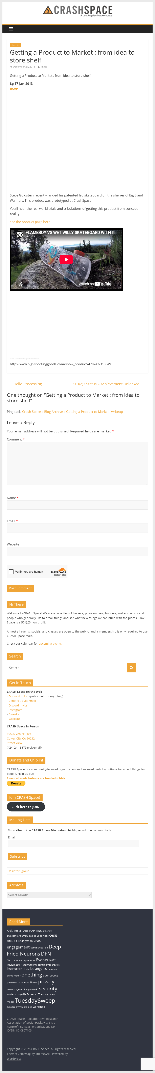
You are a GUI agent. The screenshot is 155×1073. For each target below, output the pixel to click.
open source (50, 975)
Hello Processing (25, 383)
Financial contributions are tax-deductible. (36, 778)
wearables (26, 1007)
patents (25, 982)
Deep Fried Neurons (34, 950)
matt (44, 66)
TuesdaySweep (35, 1000)
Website (13, 544)
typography (13, 1007)
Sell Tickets (15, 358)
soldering (12, 994)
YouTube (15, 719)
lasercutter (14, 969)
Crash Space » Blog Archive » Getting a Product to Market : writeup (72, 411)
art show (47, 931)
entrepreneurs (27, 960)
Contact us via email (22, 701)
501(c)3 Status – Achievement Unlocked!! (109, 383)
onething (31, 974)
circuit (11, 941)
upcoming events (50, 643)
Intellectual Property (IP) (46, 964)
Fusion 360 (13, 964)
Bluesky (14, 714)
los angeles (38, 968)
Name (13, 498)
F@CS (52, 960)
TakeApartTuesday (37, 994)
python (19, 989)
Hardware (26, 964)
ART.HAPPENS (32, 931)
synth (22, 994)
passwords (13, 982)
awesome (12, 935)
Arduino (12, 931)
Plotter (33, 982)
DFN (46, 953)
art (20, 931)
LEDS (25, 969)
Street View (14, 743)
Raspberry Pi (31, 989)
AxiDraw (23, 935)
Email (12, 521)
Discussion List (19, 696)
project (11, 989)
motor (17, 975)
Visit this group (19, 871)
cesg (53, 935)
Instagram (15, 710)
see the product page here (30, 222)
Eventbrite (34, 358)
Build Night (42, 935)
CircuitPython (24, 941)
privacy (46, 981)
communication (39, 947)
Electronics (12, 960)
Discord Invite (18, 705)
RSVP (14, 89)
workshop (39, 1007)
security (48, 988)
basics (32, 935)
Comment (16, 439)
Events (15, 45)
